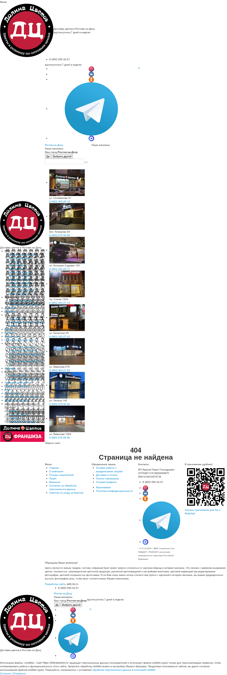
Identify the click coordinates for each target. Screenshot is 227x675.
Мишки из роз (12, 336)
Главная (54, 467)
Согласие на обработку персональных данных (62, 487)
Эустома (10, 332)
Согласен (5, 673)
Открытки (10, 368)
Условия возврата (106, 482)
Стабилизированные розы (20, 339)
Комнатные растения (17, 400)
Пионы (8, 329)
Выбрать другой (62, 156)
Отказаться (19, 673)
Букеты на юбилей (20, 276)
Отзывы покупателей (61, 475)
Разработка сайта (55, 584)
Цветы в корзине (18, 293)
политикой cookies (144, 669)
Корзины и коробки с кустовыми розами (21, 284)
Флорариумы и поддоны (23, 421)
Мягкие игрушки (18, 375)
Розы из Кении (17, 265)
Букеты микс (16, 268)
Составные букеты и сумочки (21, 396)
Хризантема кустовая (21, 300)
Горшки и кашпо (18, 414)
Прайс (53, 478)
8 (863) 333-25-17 (59, 269)
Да (47, 156)
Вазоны (13, 411)
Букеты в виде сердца (21, 290)
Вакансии (54, 482)
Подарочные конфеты (17, 382)
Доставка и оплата (106, 475)
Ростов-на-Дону (54, 145)
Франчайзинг (103, 487)
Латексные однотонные (22, 350)
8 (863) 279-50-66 (59, 235)
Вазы (7, 389)
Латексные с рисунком (22, 347)
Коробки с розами (19, 279)
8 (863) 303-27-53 (59, 370)
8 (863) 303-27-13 (59, 302)
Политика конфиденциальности (114, 491)
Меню (3, 2)
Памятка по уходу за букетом (66, 492)
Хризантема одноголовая (24, 304)
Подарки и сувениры (17, 386)
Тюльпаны (11, 308)
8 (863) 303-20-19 (59, 201)
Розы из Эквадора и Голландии (20, 259)
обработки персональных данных (111, 669)
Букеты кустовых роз (21, 272)
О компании (56, 471)
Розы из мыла (13, 393)
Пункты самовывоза (107, 478)
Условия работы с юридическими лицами (109, 469)
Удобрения (15, 418)
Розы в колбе (16, 318)
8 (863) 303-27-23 (59, 336)
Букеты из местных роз (22, 254)
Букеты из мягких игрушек (24, 379)
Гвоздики (10, 311)
